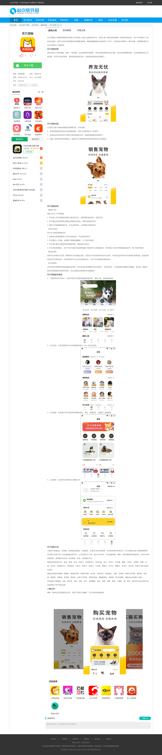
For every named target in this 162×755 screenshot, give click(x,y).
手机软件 (64, 20)
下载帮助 (64, 739)
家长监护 (97, 739)
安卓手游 (40, 20)
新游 (100, 20)
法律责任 (86, 739)
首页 (16, 20)
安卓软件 (28, 20)
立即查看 (28, 152)
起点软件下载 (24, 25)
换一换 (41, 92)
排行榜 (124, 20)
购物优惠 (44, 25)
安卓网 (149, 3)
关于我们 (53, 739)
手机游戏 (52, 20)
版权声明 (75, 739)
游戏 (76, 20)
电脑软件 (88, 20)
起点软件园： (15, 3)
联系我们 (108, 739)
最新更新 (139, 3)
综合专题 (112, 20)
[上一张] (76, 638)
